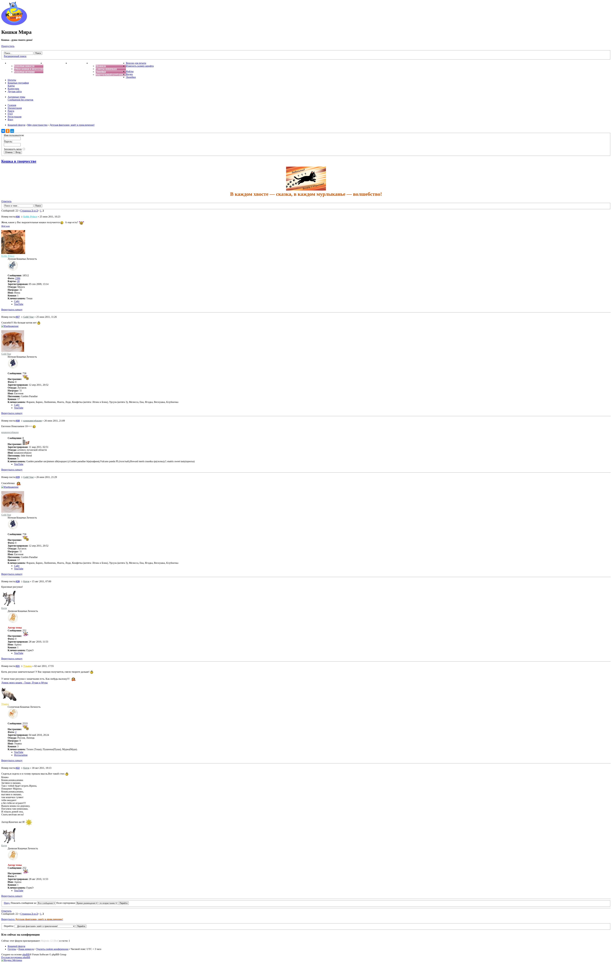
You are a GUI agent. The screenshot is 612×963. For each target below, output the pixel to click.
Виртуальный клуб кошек (111, 74)
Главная (12, 63)
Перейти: (9, 926)
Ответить (6, 201)
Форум (93, 63)
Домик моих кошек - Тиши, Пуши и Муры (24, 682)
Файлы (130, 71)
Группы (12, 949)
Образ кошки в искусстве (28, 68)
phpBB (26, 954)
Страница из (29, 210)
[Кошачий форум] (14, 24)
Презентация (15, 108)
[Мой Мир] (12, 131)
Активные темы (16, 97)
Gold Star (28, 317)
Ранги (11, 111)
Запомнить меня (13, 149)
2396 (17, 278)
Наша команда (26, 949)
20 (18, 281)
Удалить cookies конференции (52, 949)
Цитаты (12, 80)
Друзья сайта (15, 91)
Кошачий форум (16, 946)
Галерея (12, 105)
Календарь (13, 88)
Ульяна (27, 666)
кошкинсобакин (32, 420)
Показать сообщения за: (24, 903)
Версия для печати (136, 63)
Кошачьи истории (24, 71)
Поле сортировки (66, 903)
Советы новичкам (106, 68)
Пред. (7, 903)
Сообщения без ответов (20, 99)
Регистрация (14, 116)
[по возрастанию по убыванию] (114, 903)
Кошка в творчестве (18, 161)
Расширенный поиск (15, 56)
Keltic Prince (30, 216)
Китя (26, 581)
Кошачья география (18, 82)
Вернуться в (32, 919)
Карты (11, 85)
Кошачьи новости (24, 66)
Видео (129, 74)
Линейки (101, 71)
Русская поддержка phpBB (15, 957)
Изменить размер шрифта (140, 66)
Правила (101, 66)
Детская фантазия (78, 63)
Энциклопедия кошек (55, 63)
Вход (10, 119)
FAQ (10, 113)
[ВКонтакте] (3, 131)
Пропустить (7, 46)
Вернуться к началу (11, 309)
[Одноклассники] (8, 131)
